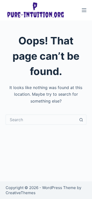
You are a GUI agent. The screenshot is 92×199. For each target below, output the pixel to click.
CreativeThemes (21, 192)
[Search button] (81, 120)
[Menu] (84, 10)
